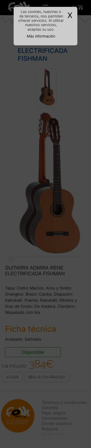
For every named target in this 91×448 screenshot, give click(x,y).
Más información (41, 36)
